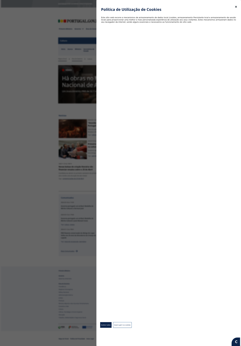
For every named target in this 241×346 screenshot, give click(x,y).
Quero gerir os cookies (122, 325)
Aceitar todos (106, 325)
